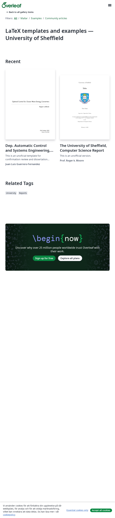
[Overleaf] (11, 5)
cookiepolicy (9, 514)
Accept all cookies (101, 510)
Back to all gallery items (20, 12)
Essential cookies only (77, 510)
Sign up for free (44, 258)
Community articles (56, 18)
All (15, 18)
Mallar (24, 18)
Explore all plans (70, 258)
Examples (36, 18)
